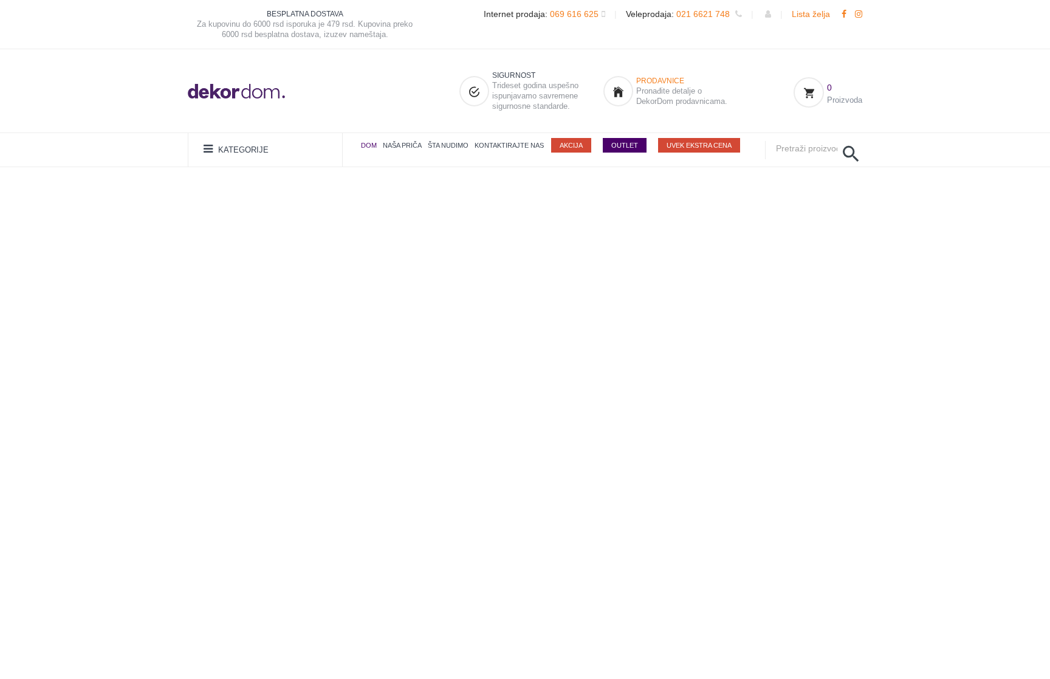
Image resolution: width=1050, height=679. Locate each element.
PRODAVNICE (660, 81)
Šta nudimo (448, 145)
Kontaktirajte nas (509, 145)
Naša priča (402, 145)
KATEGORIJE (242, 149)
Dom (369, 145)
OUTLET (624, 145)
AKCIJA (571, 145)
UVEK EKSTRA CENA (699, 145)
